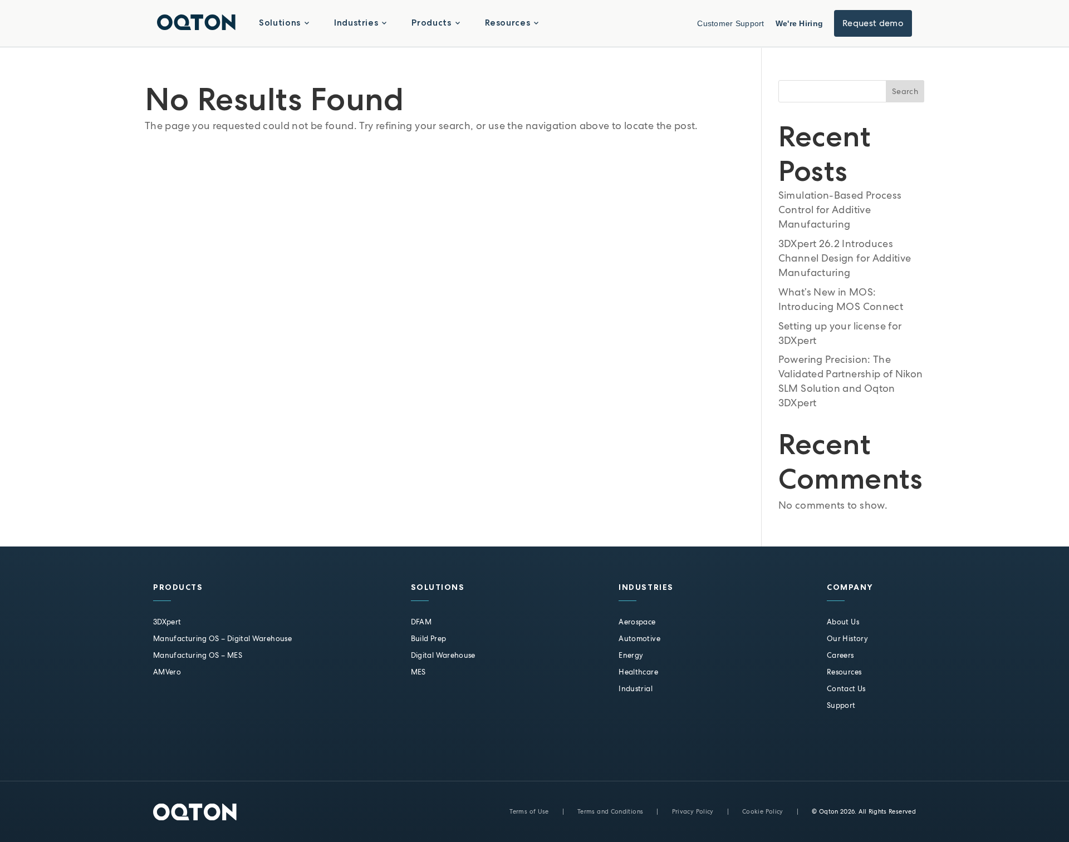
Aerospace (637, 622)
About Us (843, 622)
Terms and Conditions (610, 811)
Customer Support (730, 23)
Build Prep (429, 638)
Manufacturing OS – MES (197, 655)
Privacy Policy (693, 811)
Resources (844, 672)
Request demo (873, 23)
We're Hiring (799, 23)
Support (841, 705)
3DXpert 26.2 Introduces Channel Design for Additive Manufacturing (844, 258)
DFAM (421, 622)
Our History (847, 638)
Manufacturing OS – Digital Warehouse (222, 638)
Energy (631, 655)
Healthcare (638, 672)
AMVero (167, 672)
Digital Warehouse (443, 655)
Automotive (639, 638)
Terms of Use (528, 811)
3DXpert (167, 622)
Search (905, 91)
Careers (840, 655)
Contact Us (846, 688)
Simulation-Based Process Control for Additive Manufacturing (840, 209)
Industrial (636, 688)
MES (418, 672)
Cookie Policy (762, 811)
